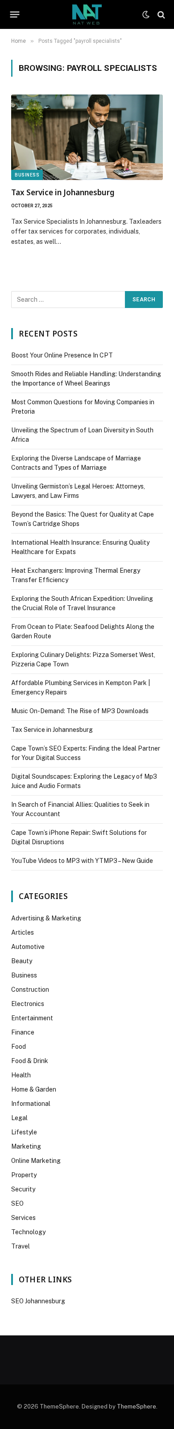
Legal (19, 1117)
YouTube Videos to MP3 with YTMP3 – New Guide (82, 860)
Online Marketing (36, 1160)
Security (23, 1189)
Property (24, 1175)
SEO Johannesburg (38, 1301)
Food (18, 1046)
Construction (30, 989)
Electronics (27, 1003)
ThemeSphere (136, 1406)
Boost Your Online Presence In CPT (62, 355)
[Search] (160, 14)
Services (23, 1217)
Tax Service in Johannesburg (63, 192)
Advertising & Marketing (46, 918)
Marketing (26, 1146)
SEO (17, 1203)
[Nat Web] (87, 14)
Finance (22, 1032)
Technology (28, 1232)
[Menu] (15, 15)
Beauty (21, 961)
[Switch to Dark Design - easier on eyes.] (146, 15)
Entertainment (32, 1018)
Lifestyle (24, 1132)
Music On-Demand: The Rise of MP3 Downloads (80, 710)
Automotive (28, 946)
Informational (30, 1103)
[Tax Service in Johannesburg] (87, 137)
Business (27, 174)
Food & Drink (29, 1060)
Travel (20, 1246)
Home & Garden (33, 1089)
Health (21, 1075)
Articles (22, 932)
